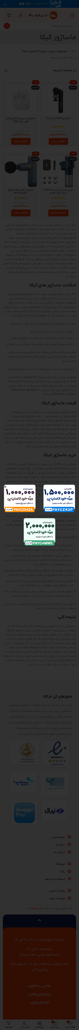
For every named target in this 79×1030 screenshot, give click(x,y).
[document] (39, 515)
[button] (5, 486)
